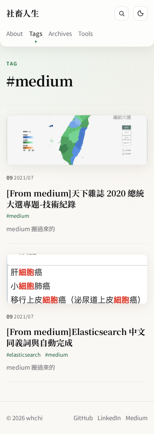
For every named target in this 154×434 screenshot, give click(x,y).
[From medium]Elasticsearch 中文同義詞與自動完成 (75, 337)
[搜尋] (122, 13)
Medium (137, 417)
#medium (17, 215)
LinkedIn (109, 417)
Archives (60, 33)
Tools (85, 33)
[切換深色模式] (140, 13)
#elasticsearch (23, 354)
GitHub (83, 417)
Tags (35, 33)
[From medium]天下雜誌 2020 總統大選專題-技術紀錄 (75, 198)
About (14, 33)
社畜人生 (22, 13)
